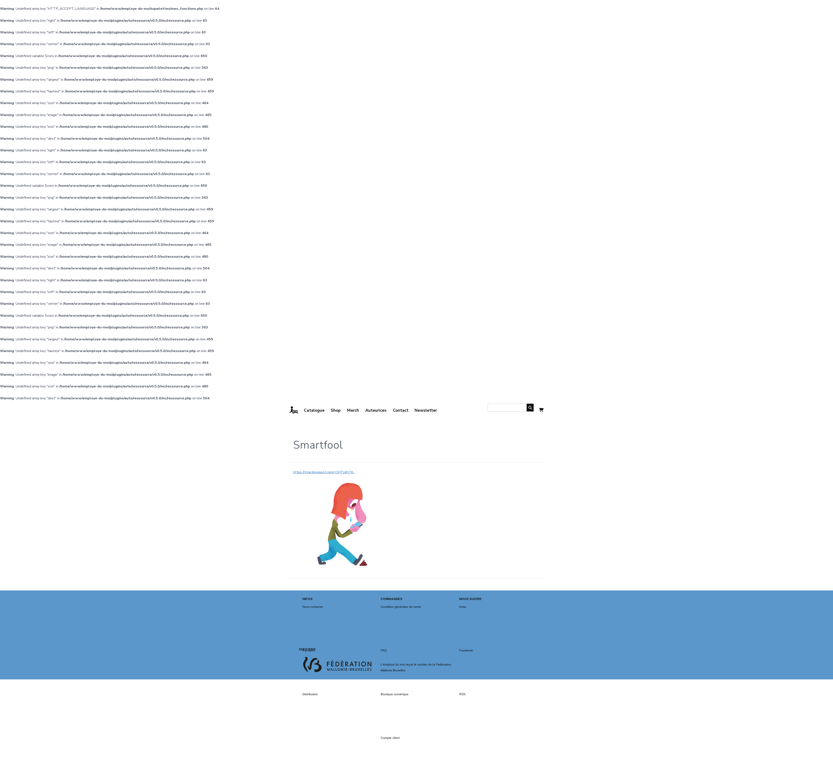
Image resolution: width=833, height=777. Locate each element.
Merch (353, 410)
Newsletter (426, 410)
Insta (462, 606)
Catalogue (314, 410)
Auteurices (376, 410)
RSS (462, 694)
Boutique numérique (394, 694)
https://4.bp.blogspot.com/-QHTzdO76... (324, 472)
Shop (336, 410)
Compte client (390, 737)
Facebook (466, 650)
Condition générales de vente (401, 606)
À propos (308, 650)
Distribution (310, 694)
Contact (400, 410)
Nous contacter (312, 606)
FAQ (384, 650)
